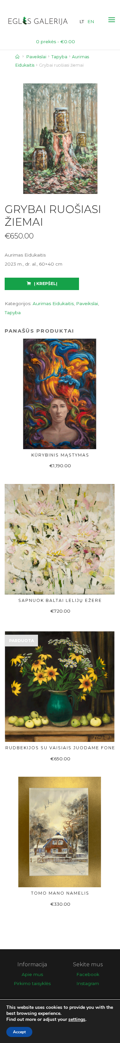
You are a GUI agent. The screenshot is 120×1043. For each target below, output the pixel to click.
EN (90, 21)
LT (81, 21)
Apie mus (32, 974)
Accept (19, 1032)
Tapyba (59, 56)
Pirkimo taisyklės (32, 983)
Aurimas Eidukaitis (53, 303)
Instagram (87, 983)
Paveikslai (36, 56)
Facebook (87, 974)
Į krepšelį (45, 283)
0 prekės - (55, 41)
